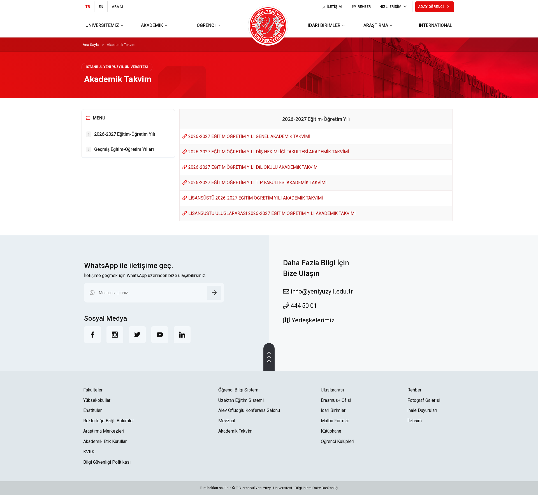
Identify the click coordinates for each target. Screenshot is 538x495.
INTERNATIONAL (435, 25)
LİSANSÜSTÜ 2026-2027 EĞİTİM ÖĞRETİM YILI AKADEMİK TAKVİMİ (255, 198)
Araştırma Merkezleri (103, 431)
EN (101, 6)
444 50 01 (303, 305)
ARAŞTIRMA (375, 25)
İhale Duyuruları (422, 410)
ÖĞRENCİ (206, 25)
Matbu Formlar (335, 420)
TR (87, 6)
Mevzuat (226, 420)
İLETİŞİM (334, 6)
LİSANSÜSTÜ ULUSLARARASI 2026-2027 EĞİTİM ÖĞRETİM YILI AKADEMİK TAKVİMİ (272, 213)
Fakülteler (93, 390)
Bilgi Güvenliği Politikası (107, 462)
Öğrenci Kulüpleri (337, 441)
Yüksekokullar (96, 400)
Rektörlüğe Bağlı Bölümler (108, 420)
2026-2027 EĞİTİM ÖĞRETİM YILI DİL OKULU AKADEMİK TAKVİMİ (253, 167)
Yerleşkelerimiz (312, 320)
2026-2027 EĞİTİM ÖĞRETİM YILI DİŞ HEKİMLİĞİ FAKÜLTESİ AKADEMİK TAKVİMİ (268, 151)
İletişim (414, 420)
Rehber (414, 390)
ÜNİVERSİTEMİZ (102, 25)
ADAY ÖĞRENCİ (431, 6)
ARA (116, 6)
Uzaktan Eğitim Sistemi (241, 400)
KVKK (88, 451)
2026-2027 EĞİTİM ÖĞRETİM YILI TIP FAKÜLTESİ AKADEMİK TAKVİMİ (257, 182)
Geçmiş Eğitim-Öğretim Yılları (124, 149)
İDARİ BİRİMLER (324, 25)
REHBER (364, 6)
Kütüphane (331, 431)
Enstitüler (92, 410)
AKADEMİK (152, 25)
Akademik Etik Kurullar (105, 441)
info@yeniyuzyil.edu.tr (321, 291)
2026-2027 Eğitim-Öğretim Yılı (124, 134)
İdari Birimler (333, 410)
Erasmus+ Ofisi (336, 400)
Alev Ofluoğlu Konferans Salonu (249, 410)
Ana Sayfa (91, 45)
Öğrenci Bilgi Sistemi (238, 390)
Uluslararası (332, 390)
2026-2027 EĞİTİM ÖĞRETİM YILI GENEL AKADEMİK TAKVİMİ (249, 136)
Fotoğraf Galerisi (423, 400)
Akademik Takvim (235, 431)
